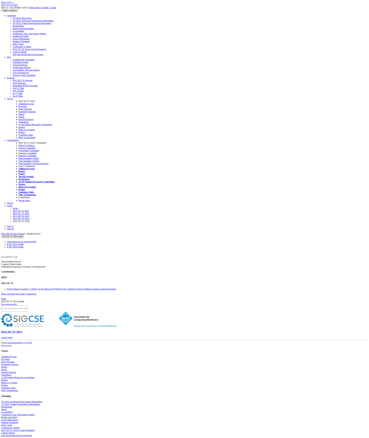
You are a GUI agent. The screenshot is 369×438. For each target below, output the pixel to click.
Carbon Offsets (20, 52)
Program (11, 78)
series (21, 233)
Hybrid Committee (26, 148)
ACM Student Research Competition (35, 124)
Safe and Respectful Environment (28, 54)
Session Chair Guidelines (24, 75)
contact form (7, 337)
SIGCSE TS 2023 (9, 233)
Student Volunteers (21, 41)
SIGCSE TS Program (22, 80)
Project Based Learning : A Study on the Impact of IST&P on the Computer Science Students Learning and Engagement (61, 289)
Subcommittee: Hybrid (28, 161)
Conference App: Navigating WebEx (29, 33)
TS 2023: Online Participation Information (32, 23)
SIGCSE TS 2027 (21, 211)
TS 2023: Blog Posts (22, 18)
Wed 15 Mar (18, 88)
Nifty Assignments (26, 137)
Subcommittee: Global (28, 158)
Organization (13, 140)
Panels (21, 117)
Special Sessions (25, 119)
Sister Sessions (25, 109)
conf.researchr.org (15, 342)
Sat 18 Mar (18, 96)
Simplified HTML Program (25, 85)
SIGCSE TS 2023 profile (12, 237)
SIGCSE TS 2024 (21, 218)
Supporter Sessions (27, 111)
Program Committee (27, 153)
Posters (21, 127)
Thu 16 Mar (18, 91)
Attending (11, 15)
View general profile (9, 304)
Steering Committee (27, 156)
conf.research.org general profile (21, 241)
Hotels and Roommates (23, 28)
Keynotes (22, 106)
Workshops (23, 122)
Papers (21, 114)
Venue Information (21, 39)
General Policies (20, 65)
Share (3, 299)
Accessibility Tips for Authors (26, 70)
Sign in (10, 226)
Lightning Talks (25, 135)
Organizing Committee (28, 150)
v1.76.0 (27, 342)
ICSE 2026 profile (15, 247)
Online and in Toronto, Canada (42, 7)
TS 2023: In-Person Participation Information (33, 20)
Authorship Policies (22, 67)
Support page (6, 345)
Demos (21, 132)
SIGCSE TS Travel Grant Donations (29, 49)
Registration (18, 26)
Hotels (4, 409)
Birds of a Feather (26, 130)
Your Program (19, 83)
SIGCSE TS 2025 (21, 216)
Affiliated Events (20, 62)
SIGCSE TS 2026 (21, 213)
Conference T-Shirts (22, 46)
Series (15, 208)
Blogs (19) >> (7, 2)
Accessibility (18, 31)
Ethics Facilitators (26, 145)
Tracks (10, 98)
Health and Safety (21, 36)
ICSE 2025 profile (15, 244)
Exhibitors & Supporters (24, 59)
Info (9, 57)
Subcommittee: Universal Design (33, 163)
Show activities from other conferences (18, 294)
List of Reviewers (21, 72)
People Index (24, 200)
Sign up (10, 229)
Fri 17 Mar (17, 93)
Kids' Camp (18, 44)
